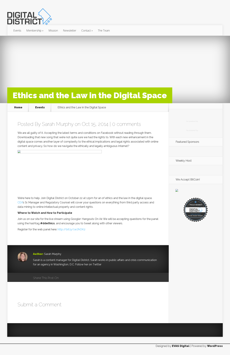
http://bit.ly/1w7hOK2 (71, 229)
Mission (53, 30)
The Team (104, 30)
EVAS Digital (180, 346)
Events (17, 30)
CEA (20, 202)
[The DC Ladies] (195, 221)
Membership (34, 30)
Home (18, 107)
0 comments (126, 124)
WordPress (215, 346)
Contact (87, 30)
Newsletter (69, 30)
